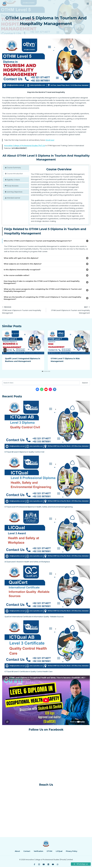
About (17, 851)
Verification (38, 851)
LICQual (59, 851)
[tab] (16, 167)
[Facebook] (34, 864)
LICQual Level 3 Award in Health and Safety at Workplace (27, 562)
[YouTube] (53, 864)
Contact (26, 851)
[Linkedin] (48, 864)
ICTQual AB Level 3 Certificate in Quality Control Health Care (28, 671)
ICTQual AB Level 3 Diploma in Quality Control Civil (24, 452)
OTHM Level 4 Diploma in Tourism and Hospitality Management (21, 310)
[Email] (43, 864)
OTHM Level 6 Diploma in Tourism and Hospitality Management (70, 310)
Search (85, 383)
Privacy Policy (71, 851)
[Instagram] (39, 864)
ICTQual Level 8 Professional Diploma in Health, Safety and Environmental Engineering (39, 507)
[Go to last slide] (5, 350)
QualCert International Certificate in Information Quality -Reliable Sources (34, 616)
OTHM (49, 851)
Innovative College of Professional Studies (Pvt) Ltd (24, 145)
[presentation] (23, 342)
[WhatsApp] (57, 864)
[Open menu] (88, 3)
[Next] (87, 350)
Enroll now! (50, 140)
